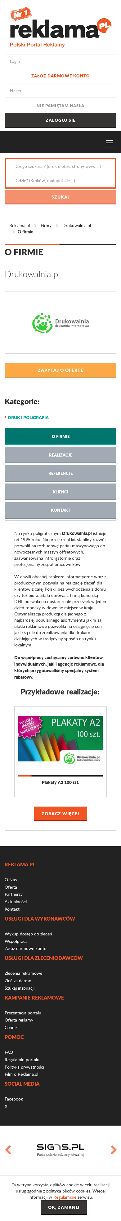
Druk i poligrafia (28, 417)
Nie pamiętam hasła (60, 105)
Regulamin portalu (22, 1059)
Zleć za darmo (18, 980)
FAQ (9, 1052)
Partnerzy (14, 894)
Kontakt (60, 510)
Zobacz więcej (61, 813)
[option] (60, 1150)
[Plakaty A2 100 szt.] (60, 741)
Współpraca (16, 941)
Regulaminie (64, 1197)
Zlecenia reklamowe (23, 973)
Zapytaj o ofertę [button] (60, 370)
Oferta (11, 887)
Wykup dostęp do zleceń (28, 934)
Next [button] (113, 1150)
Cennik (11, 1027)
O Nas (11, 879)
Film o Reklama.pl (21, 1074)
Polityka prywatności (24, 1067)
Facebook (14, 1099)
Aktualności (16, 901)
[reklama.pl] (61, 26)
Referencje (60, 473)
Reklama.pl (19, 225)
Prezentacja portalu (23, 1013)
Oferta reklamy (19, 1020)
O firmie (60, 436)
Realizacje (60, 455)
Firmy (46, 225)
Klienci (60, 492)
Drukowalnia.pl (76, 225)
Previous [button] (7, 1150)
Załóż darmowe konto (60, 76)
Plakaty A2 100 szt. (60, 782)
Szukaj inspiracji (19, 988)
